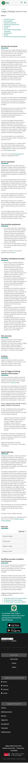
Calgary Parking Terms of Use (13, 746)
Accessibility (14, 750)
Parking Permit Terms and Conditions (16, 602)
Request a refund (7, 551)
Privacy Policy (20, 748)
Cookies (6, 28)
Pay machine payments (10, 22)
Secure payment (8, 21)
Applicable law (8, 33)
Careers (14, 667)
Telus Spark (4, 728)
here (14, 252)
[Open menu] (25, 2)
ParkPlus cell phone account (11, 24)
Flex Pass (3, 716)
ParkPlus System (5, 732)
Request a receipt (7, 546)
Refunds (6, 35)
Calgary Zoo (4, 720)
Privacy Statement (17, 154)
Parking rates (6, 541)
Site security (7, 26)
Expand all (21, 531)
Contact (14, 663)
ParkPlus (3, 708)
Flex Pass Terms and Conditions (14, 600)
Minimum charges (7, 536)
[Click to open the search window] (21, 2)
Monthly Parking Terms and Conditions (16, 598)
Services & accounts (9, 19)
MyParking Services (6, 712)
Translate (13, 641)
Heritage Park (5, 724)
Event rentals (14, 659)
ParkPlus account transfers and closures (15, 36)
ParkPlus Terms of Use (9, 748)
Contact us (9, 150)
